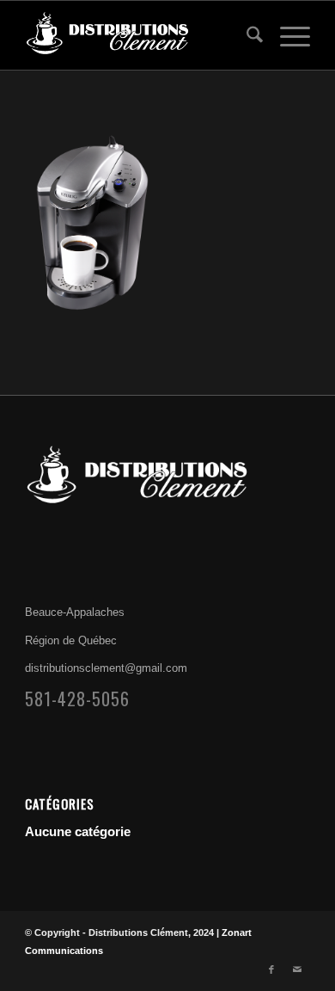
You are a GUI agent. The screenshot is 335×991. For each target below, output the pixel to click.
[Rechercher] (246, 35)
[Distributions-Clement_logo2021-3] (139, 35)
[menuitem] (246, 35)
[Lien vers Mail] (297, 969)
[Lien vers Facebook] (271, 969)
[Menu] (286, 35)
